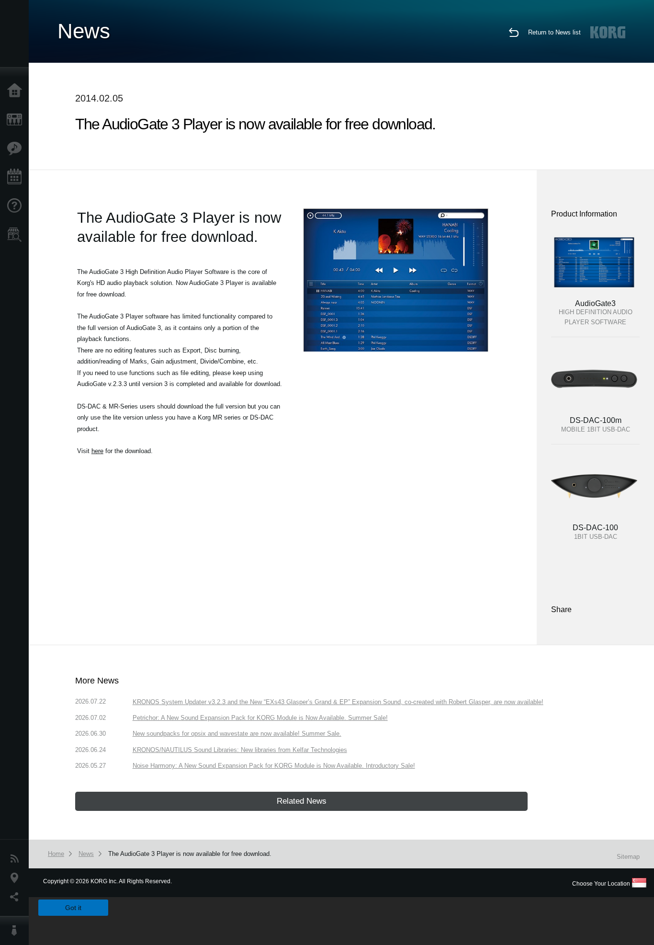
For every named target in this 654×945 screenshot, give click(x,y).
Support (17, 206)
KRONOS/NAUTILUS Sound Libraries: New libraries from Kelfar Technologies (240, 749)
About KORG (17, 930)
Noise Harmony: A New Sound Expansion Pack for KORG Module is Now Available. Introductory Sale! (274, 765)
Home (17, 91)
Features (17, 148)
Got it (73, 907)
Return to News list (554, 32)
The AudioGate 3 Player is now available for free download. (189, 853)
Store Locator (17, 234)
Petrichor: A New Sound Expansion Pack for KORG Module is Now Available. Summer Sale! (260, 717)
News (17, 858)
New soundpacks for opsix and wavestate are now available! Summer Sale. (237, 733)
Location (17, 878)
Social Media (17, 897)
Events (17, 177)
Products (17, 119)
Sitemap (628, 856)
